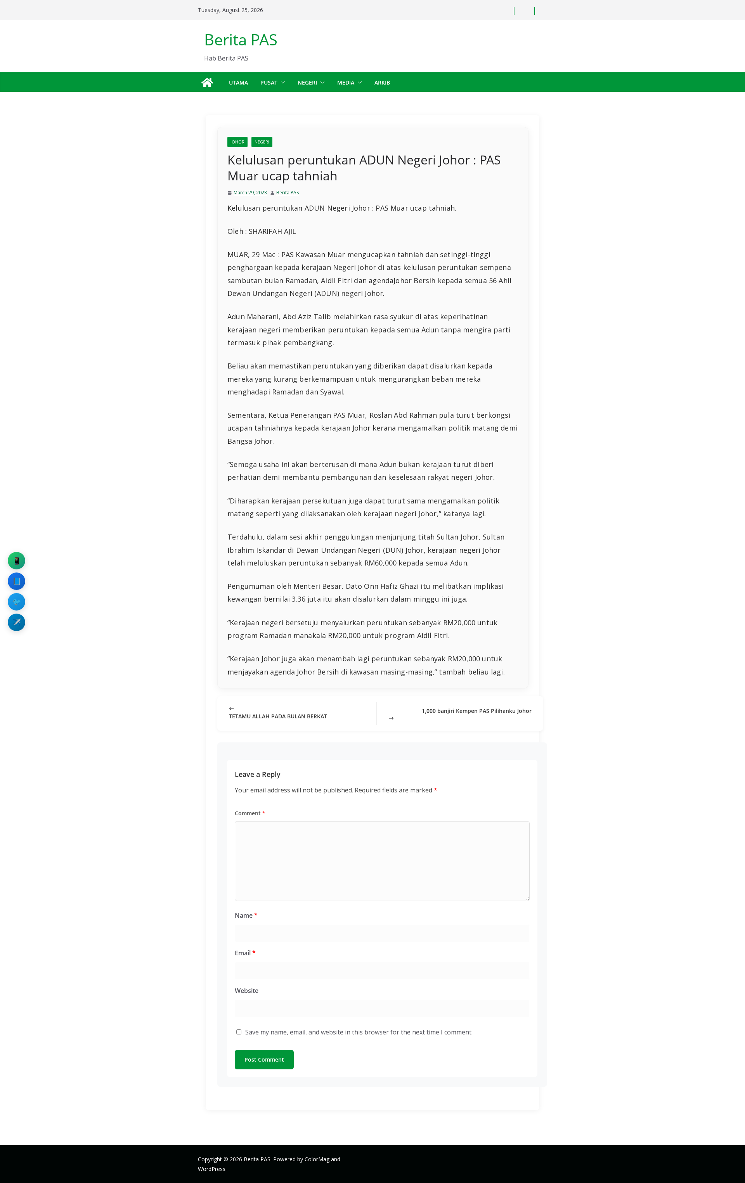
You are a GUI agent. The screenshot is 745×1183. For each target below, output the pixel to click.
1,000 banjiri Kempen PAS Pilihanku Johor (477, 710)
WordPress (211, 1169)
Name (246, 915)
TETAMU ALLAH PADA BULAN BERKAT (278, 716)
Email (245, 953)
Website (246, 990)
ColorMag (317, 1159)
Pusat (268, 82)
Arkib (382, 82)
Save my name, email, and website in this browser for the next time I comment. (359, 1032)
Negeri (307, 82)
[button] (281, 82)
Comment (250, 813)
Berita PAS (240, 39)
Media (345, 82)
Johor (237, 142)
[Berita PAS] (207, 82)
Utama (238, 82)
